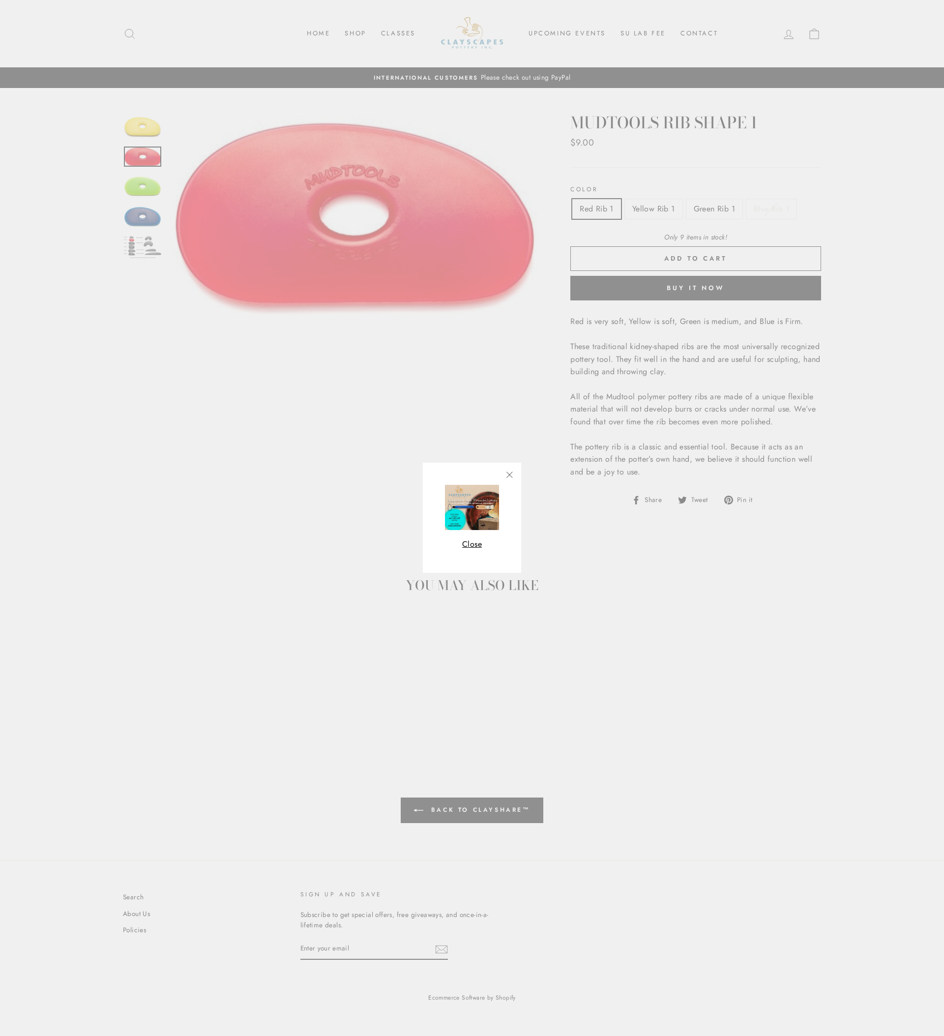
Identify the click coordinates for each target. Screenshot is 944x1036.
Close (472, 544)
